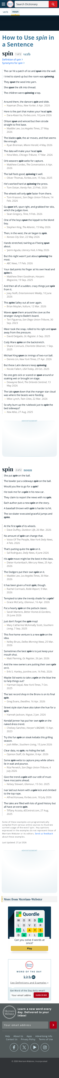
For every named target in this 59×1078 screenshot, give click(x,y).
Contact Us (12, 1039)
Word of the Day (29, 971)
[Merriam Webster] (29, 965)
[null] (33, 977)
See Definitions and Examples (28, 982)
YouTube (34, 1047)
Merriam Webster (9, 1012)
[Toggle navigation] (3, 4)
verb (26, 54)
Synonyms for (12, 63)
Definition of (11, 59)
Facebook (14, 1047)
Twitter (24, 1047)
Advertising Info (44, 1036)
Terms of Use (46, 1039)
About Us (18, 1036)
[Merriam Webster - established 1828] (10, 4)
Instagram (45, 1047)
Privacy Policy (28, 1039)
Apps (30, 1036)
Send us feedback (44, 833)
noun (28, 470)
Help (8, 1036)
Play (29, 948)
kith (27, 977)
